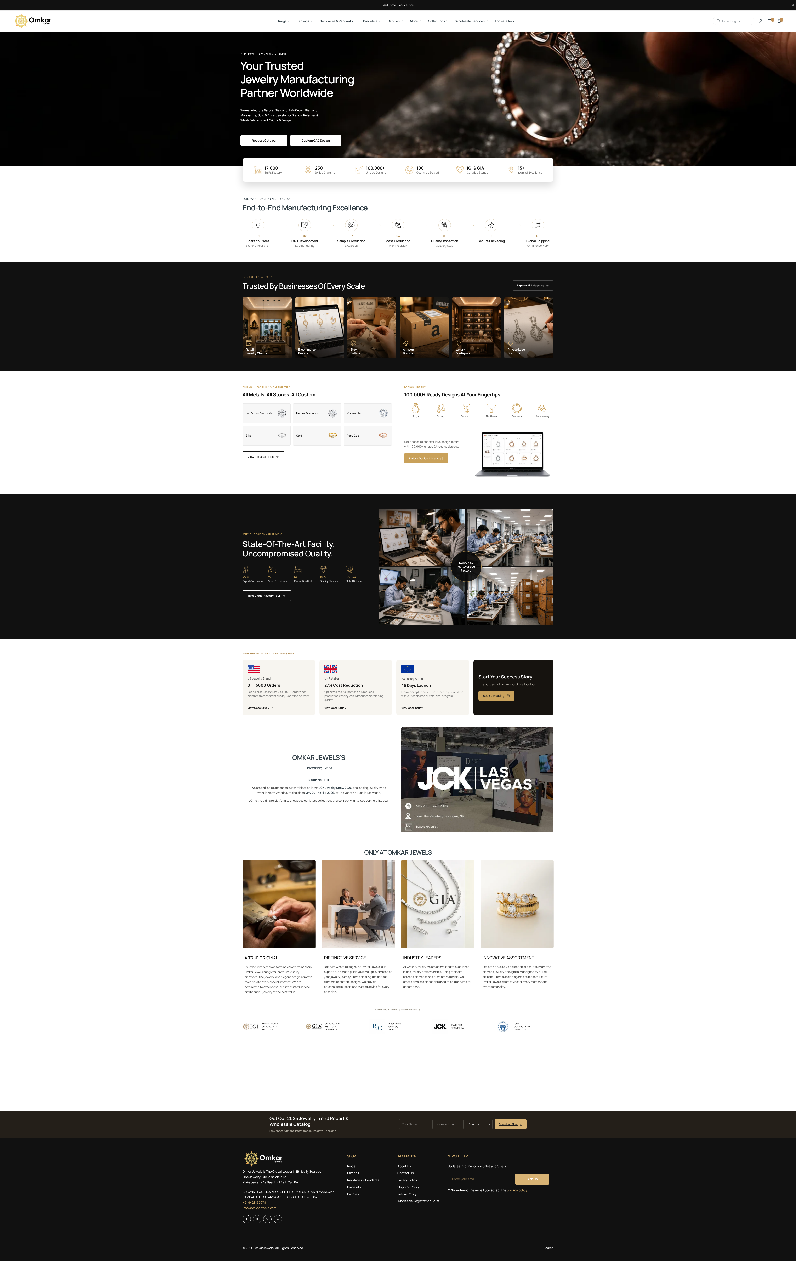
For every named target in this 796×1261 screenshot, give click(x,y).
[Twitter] (257, 1219)
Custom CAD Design (316, 140)
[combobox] (733, 21)
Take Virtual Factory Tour (264, 595)
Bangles (353, 1194)
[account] (760, 20)
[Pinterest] (267, 1219)
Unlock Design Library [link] (423, 458)
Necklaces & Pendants (363, 1180)
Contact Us (405, 1173)
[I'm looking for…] (718, 21)
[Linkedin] (278, 1219)
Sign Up (532, 1179)
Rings (351, 1166)
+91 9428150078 (254, 1202)
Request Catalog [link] (264, 140)
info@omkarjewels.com (259, 1208)
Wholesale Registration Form (418, 1201)
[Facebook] (247, 1219)
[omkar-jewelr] (32, 21)
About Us (404, 1166)
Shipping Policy (408, 1187)
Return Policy (406, 1194)
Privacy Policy (407, 1180)
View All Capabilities (261, 457)
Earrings (353, 1173)
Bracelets (354, 1187)
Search (548, 1248)
